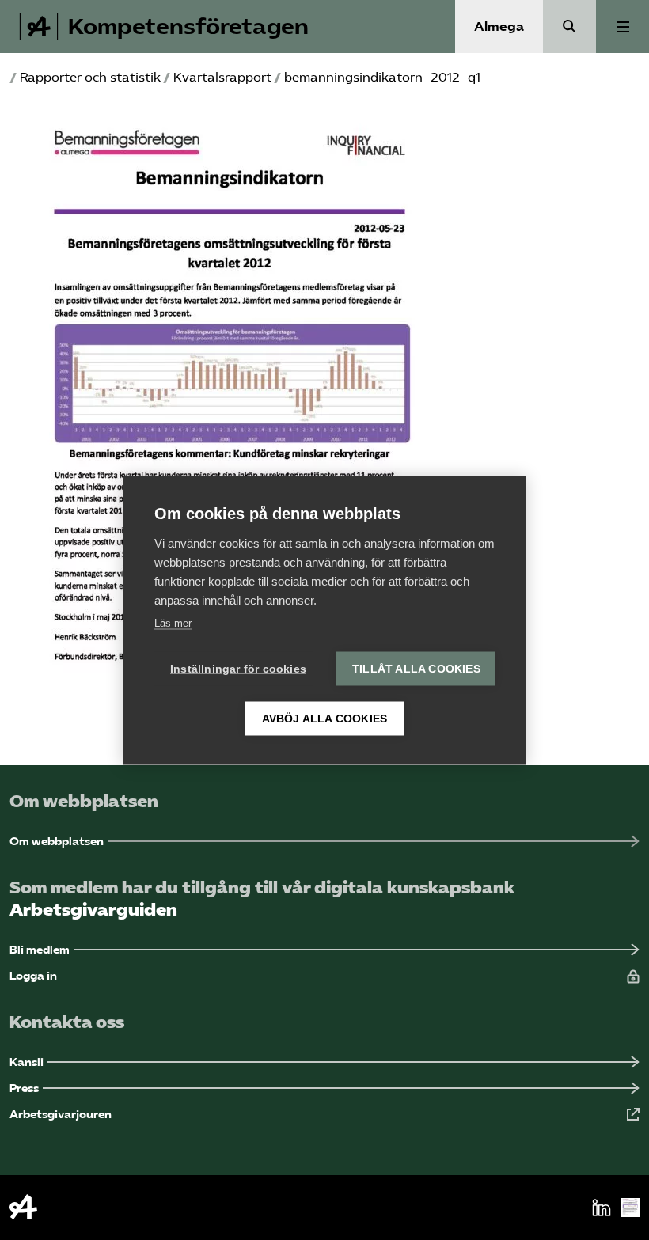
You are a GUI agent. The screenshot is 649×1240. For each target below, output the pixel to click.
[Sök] (569, 26)
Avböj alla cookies (325, 718)
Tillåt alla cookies (416, 668)
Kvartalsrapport (222, 77)
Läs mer (173, 622)
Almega (499, 26)
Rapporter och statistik (90, 77)
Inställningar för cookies (238, 668)
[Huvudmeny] (622, 26)
